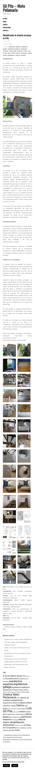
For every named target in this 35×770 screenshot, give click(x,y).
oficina (19, 717)
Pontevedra (24, 53)
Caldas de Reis (23, 690)
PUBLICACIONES (7, 27)
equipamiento (17, 700)
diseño (18, 698)
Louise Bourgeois (21, 709)
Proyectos (5, 44)
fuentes (13, 705)
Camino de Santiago (8, 692)
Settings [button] (6, 765)
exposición (6, 705)
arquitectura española (14, 47)
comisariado (17, 692)
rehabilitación (10, 55)
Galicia (25, 51)
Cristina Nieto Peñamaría (16, 51)
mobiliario (22, 711)
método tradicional (20, 714)
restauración (8, 724)
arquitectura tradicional (14, 49)
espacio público (26, 702)
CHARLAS (5, 24)
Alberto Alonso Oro (18, 675)
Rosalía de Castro (19, 725)
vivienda (29, 728)
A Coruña (6, 675)
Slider (10, 44)
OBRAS (4, 21)
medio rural (15, 712)
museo (28, 711)
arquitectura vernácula (11, 689)
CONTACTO (5, 30)
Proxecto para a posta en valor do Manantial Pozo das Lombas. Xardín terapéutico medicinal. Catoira (18, 642)
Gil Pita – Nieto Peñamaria (14, 8)
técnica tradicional (21, 728)
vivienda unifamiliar (20, 55)
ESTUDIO (5, 18)
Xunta (17, 730)
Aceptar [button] (15, 765)
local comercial (12, 708)
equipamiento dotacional (11, 703)
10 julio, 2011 (6, 41)
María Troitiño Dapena (14, 53)
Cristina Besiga (25, 692)
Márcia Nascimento (9, 714)
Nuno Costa (13, 717)
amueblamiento (11, 678)
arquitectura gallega (15, 685)
